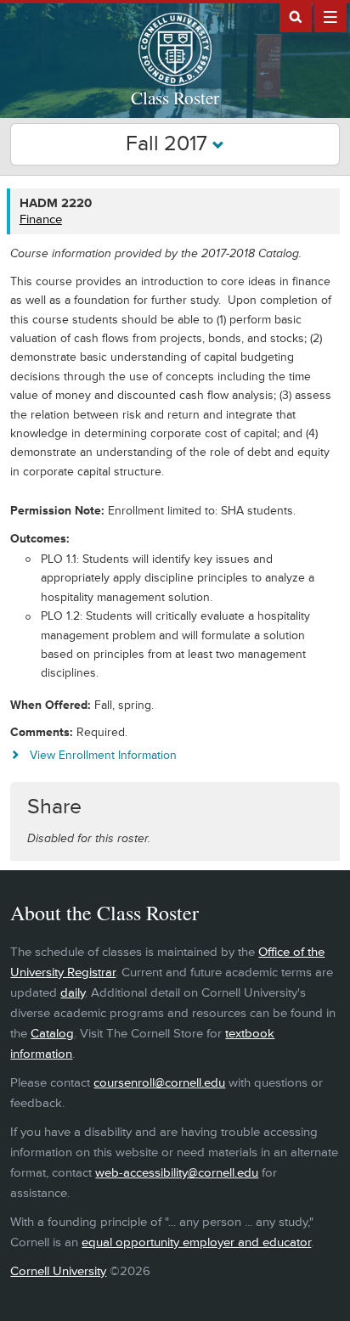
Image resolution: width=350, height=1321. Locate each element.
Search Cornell (295, 16)
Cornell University (58, 1271)
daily (72, 993)
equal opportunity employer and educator (196, 1242)
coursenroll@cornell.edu (159, 1083)
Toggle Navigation (330, 16)
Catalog (52, 1034)
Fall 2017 (169, 144)
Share (54, 807)
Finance (41, 219)
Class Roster (175, 98)
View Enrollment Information (103, 755)
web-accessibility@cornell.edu (176, 1173)
